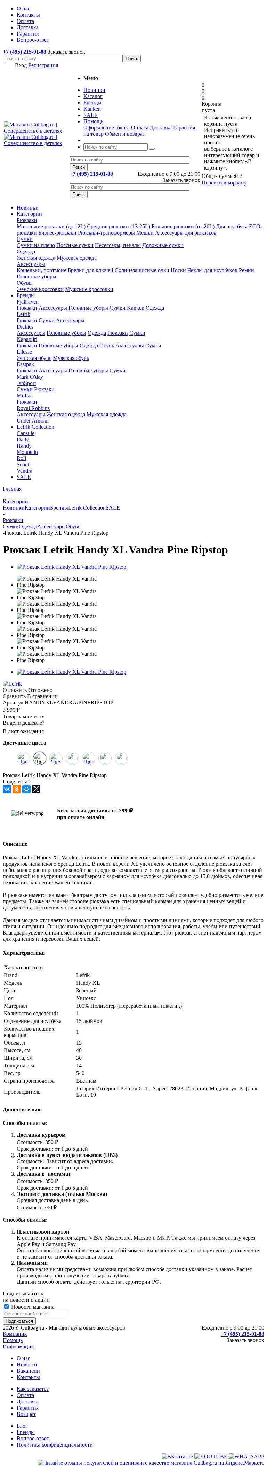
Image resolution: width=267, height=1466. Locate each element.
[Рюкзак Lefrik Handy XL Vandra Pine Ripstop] (71, 567)
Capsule (25, 433)
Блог (22, 1426)
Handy (24, 446)
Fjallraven (28, 302)
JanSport (26, 383)
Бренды (26, 295)
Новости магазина (32, 1307)
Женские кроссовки (40, 289)
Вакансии (28, 1371)
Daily (23, 439)
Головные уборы (36, 276)
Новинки (28, 208)
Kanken (135, 308)
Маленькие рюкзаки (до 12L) (51, 226)
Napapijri (27, 339)
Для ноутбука (232, 226)
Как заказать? (33, 1389)
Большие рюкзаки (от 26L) (183, 226)
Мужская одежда (77, 258)
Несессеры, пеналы (118, 245)
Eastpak (25, 364)
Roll (21, 458)
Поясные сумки (75, 245)
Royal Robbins (33, 408)
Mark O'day (30, 377)
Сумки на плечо (36, 245)
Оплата (139, 128)
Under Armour (33, 421)
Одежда (26, 251)
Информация (18, 1346)
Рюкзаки (27, 220)
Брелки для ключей (90, 270)
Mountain (27, 452)
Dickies (25, 327)
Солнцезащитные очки (142, 270)
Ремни (246, 270)
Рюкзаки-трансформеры (106, 233)
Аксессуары (31, 264)
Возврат (26, 1414)
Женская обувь (34, 358)
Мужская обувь (71, 358)
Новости (27, 1365)
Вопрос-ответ (33, 1438)
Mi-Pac (25, 396)
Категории (29, 214)
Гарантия (28, 1408)
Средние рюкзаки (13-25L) (118, 226)
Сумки (25, 239)
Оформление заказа (106, 128)
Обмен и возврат (125, 134)
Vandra (24, 471)
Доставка (161, 128)
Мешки (145, 233)
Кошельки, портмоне (41, 270)
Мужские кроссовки (89, 289)
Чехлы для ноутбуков (212, 270)
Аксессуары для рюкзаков (186, 233)
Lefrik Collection (35, 427)
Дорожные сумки (163, 245)
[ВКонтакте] (7, 789)
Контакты (28, 1377)
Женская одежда (36, 258)
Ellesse (24, 352)
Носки (178, 270)
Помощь (13, 1340)
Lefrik (23, 314)
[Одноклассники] (17, 789)
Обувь (24, 283)
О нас (23, 1358)
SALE (24, 477)
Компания (15, 1334)
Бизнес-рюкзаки (57, 233)
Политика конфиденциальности (55, 1445)
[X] (36, 789)
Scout (23, 464)
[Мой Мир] (26, 789)
